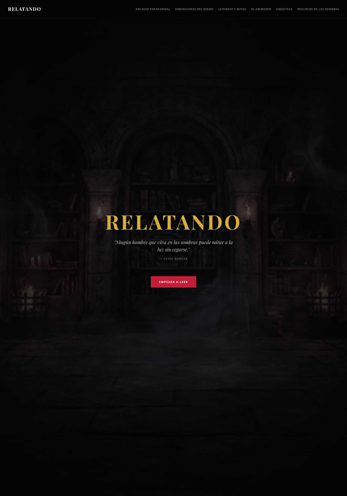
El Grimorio (261, 9)
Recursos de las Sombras (318, 9)
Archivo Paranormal (153, 9)
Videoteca (284, 9)
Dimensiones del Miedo (194, 9)
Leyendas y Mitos (232, 9)
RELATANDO (24, 9)
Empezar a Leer (173, 282)
